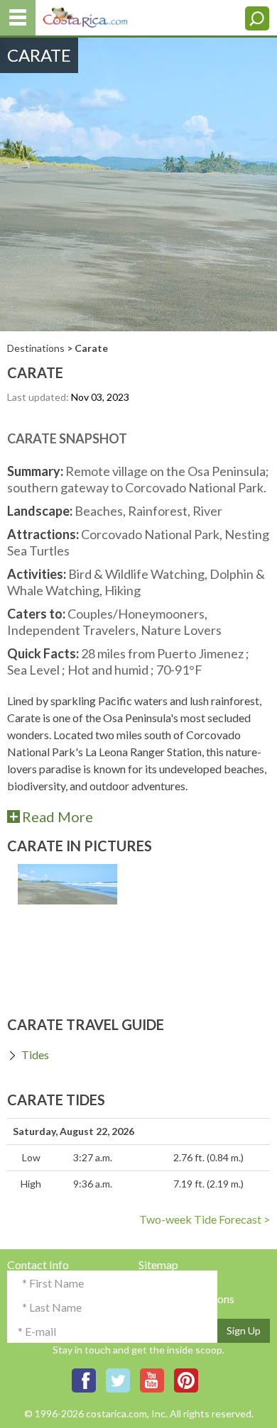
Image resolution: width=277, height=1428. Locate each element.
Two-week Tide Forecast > (204, 1219)
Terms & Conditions (186, 1298)
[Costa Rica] (85, 14)
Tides (35, 1054)
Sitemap (158, 1264)
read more (57, 816)
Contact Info (38, 1264)
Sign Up (244, 1330)
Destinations (36, 348)
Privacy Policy (173, 1281)
